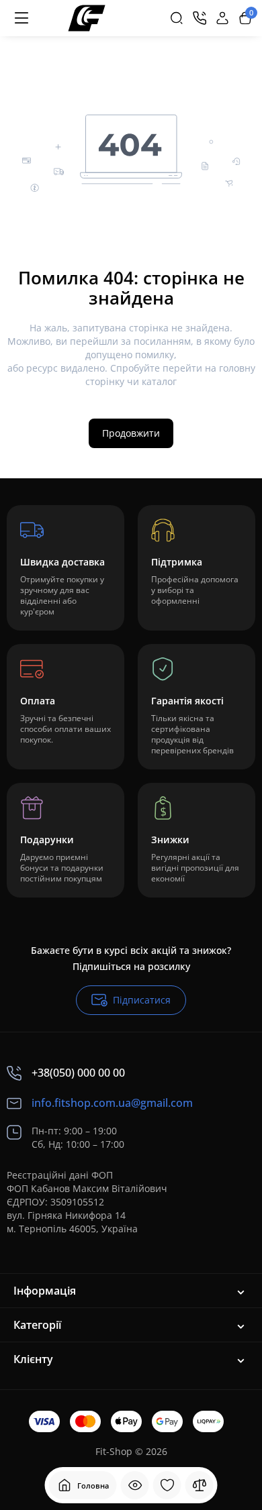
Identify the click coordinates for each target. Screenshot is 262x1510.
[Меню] (21, 18)
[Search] (177, 18)
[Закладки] (167, 1485)
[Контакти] (199, 18)
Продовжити (131, 433)
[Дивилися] (135, 1485)
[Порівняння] (199, 1485)
